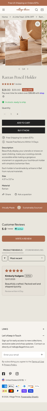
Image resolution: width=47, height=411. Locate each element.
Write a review (23, 238)
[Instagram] (17, 373)
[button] (42, 10)
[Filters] (4, 258)
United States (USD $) (15, 380)
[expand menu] (3, 10)
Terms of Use (38, 361)
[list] (23, 46)
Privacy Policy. (10, 364)
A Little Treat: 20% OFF (23, 17)
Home (5, 17)
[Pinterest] (10, 373)
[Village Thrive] (23, 10)
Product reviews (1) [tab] (12, 250)
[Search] (36, 10)
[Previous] (19, 69)
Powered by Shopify (30, 396)
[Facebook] (3, 373)
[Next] (27, 69)
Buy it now (23, 130)
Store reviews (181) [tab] (34, 250)
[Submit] (42, 355)
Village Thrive (14, 396)
